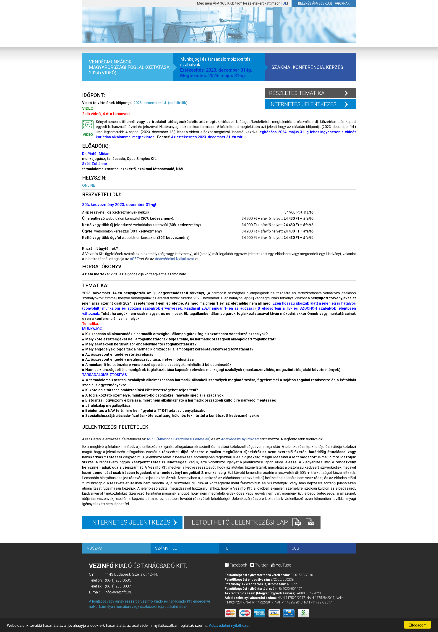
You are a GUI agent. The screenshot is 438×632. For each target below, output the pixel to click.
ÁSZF (134, 259)
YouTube (283, 565)
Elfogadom (418, 625)
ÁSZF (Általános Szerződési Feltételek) (178, 439)
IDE (284, 3)
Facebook (238, 565)
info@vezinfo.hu (118, 592)
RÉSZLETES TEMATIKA (297, 93)
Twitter (261, 565)
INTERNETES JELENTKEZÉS (302, 104)
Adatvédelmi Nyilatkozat (174, 259)
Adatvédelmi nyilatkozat (229, 625)
